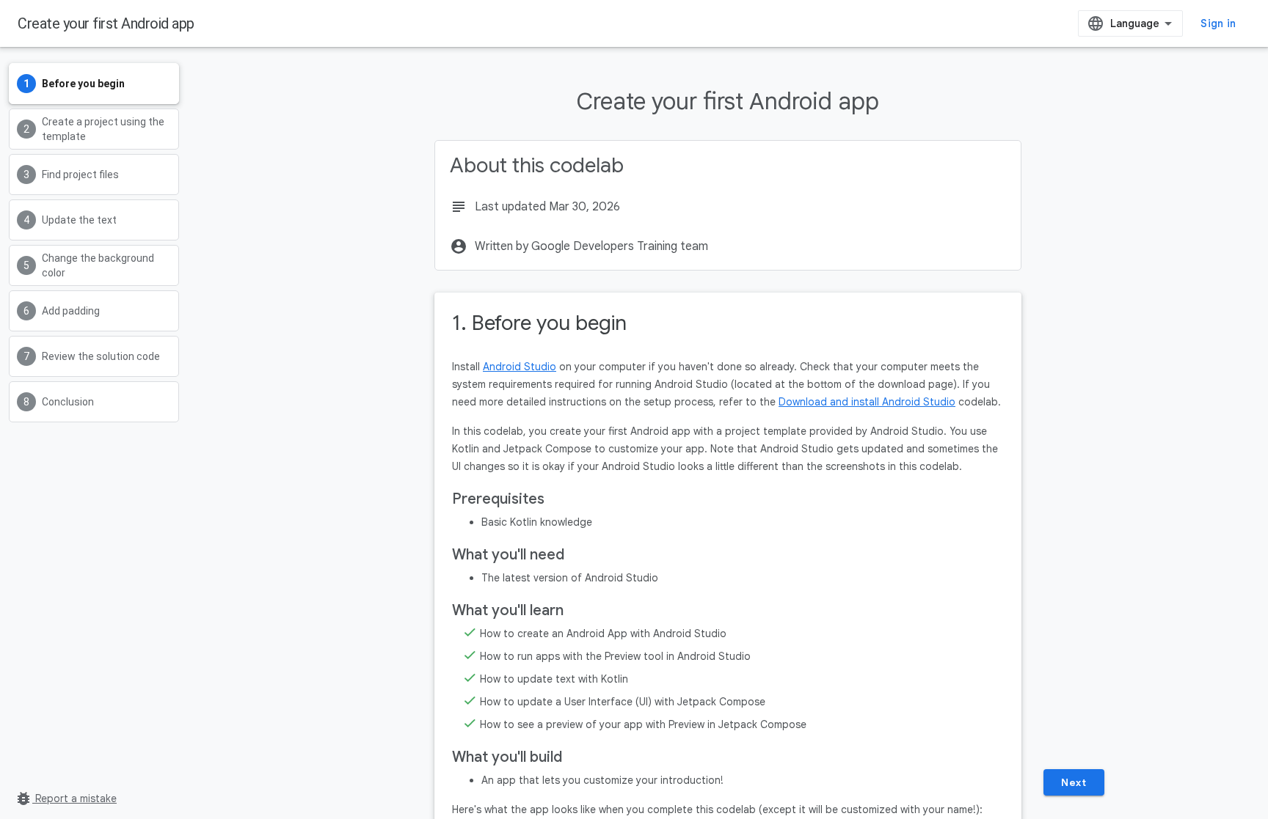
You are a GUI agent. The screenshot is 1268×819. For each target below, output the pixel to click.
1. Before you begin (539, 323)
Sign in (1218, 23)
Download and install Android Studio (867, 401)
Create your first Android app (106, 23)
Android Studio (519, 366)
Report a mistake (66, 798)
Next (1073, 782)
